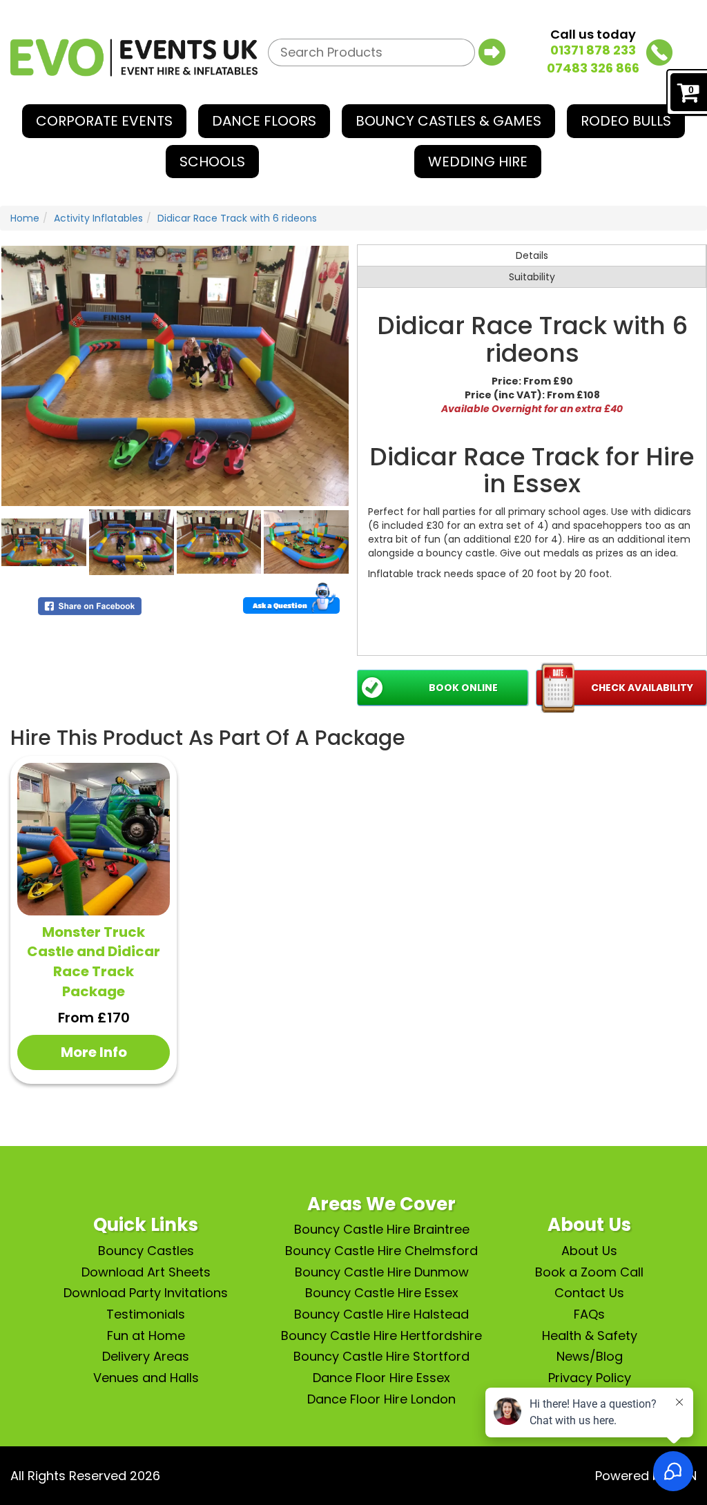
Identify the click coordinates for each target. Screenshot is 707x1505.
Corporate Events (104, 120)
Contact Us (589, 1292)
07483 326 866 (593, 68)
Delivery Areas (145, 1356)
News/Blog (589, 1356)
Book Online (463, 688)
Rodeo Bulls (626, 120)
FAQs (589, 1314)
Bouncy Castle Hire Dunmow (382, 1272)
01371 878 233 (593, 50)
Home (24, 218)
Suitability (532, 277)
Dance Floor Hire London (381, 1399)
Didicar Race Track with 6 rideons (237, 218)
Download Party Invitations (146, 1292)
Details (532, 255)
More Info (94, 1052)
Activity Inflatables (98, 218)
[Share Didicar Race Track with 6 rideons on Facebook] (90, 605)
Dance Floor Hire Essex (381, 1377)
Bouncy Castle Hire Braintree (381, 1229)
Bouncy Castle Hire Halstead (381, 1314)
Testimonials (145, 1314)
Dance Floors (264, 120)
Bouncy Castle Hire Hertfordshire (381, 1335)
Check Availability (642, 688)
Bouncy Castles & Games (448, 120)
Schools (212, 161)
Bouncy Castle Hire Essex (381, 1292)
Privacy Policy (589, 1377)
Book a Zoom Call (589, 1272)
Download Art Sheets (146, 1272)
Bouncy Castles (146, 1250)
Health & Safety (589, 1335)
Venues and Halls (146, 1377)
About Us (589, 1250)
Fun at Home (146, 1335)
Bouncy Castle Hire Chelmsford (381, 1250)
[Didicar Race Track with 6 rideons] (175, 375)
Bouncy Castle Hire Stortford (381, 1356)
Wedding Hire (477, 161)
